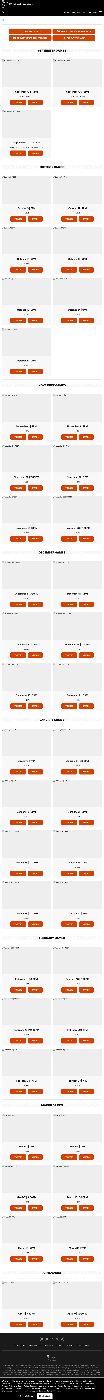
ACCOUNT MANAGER (74, 38)
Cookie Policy (23, 1386)
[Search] (3, 12)
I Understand (44, 1396)
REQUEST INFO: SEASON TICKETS (74, 31)
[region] (52, 1388)
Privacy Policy (8, 1386)
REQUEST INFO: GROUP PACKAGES (30, 38)
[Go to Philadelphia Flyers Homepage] (21, 4)
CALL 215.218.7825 (30, 31)
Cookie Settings (64, 1386)
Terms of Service (54, 1391)
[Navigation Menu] (100, 12)
